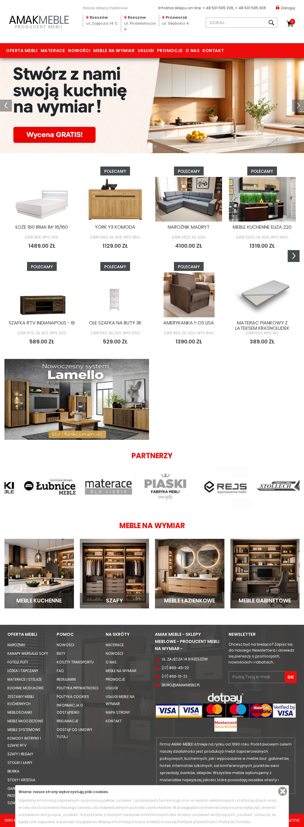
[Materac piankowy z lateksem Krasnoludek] (262, 294)
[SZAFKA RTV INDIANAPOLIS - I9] (41, 294)
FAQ (60, 670)
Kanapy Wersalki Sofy (27, 653)
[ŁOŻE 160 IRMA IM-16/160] (41, 199)
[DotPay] (225, 698)
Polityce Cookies (235, 821)
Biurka (13, 771)
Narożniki (16, 644)
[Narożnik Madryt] (188, 199)
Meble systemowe (23, 729)
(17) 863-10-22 (174, 676)
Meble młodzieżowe (25, 721)
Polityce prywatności (197, 821)
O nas (193, 51)
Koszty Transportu (75, 662)
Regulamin (66, 679)
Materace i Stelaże (24, 679)
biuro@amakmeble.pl (181, 685)
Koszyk (292, 21)
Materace (53, 51)
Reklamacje (67, 721)
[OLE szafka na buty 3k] (115, 294)
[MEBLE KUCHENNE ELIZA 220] (262, 199)
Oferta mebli (22, 51)
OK (290, 677)
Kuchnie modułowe (25, 688)
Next (294, 256)
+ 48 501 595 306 (250, 7)
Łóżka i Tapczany (22, 670)
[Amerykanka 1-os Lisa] (188, 294)
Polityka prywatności (77, 688)
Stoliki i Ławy (19, 762)
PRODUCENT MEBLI (39, 21)
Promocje (170, 51)
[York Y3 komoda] (115, 199)
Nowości (79, 51)
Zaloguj (288, 7)
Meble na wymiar (113, 51)
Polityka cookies (73, 696)
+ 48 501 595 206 (217, 7)
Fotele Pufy (17, 662)
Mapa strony (118, 712)
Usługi (146, 51)
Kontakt (213, 51)
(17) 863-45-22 (175, 667)
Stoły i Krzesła (21, 779)
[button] (6, 106)
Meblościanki (19, 712)
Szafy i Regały (20, 754)
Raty (61, 653)
